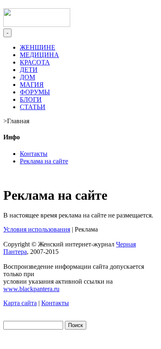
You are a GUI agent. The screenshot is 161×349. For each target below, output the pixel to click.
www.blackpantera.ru (31, 288)
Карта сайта (20, 302)
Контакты (33, 153)
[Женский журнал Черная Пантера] (36, 24)
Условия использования (36, 229)
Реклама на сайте (44, 161)
